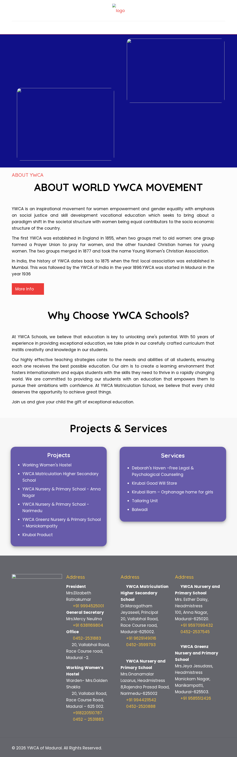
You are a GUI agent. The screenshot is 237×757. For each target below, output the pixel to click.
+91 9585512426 (196, 698)
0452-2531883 (87, 638)
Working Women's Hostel (47, 465)
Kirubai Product (37, 535)
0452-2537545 (195, 632)
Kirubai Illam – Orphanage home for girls (172, 492)
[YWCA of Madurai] (118, 10)
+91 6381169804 (88, 625)
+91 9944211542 (141, 700)
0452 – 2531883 (88, 719)
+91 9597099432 (197, 625)
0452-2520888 (141, 706)
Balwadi (140, 509)
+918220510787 (87, 713)
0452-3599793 (141, 645)
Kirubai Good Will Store (154, 483)
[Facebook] (205, 748)
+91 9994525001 (88, 606)
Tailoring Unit (145, 501)
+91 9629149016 (141, 638)
